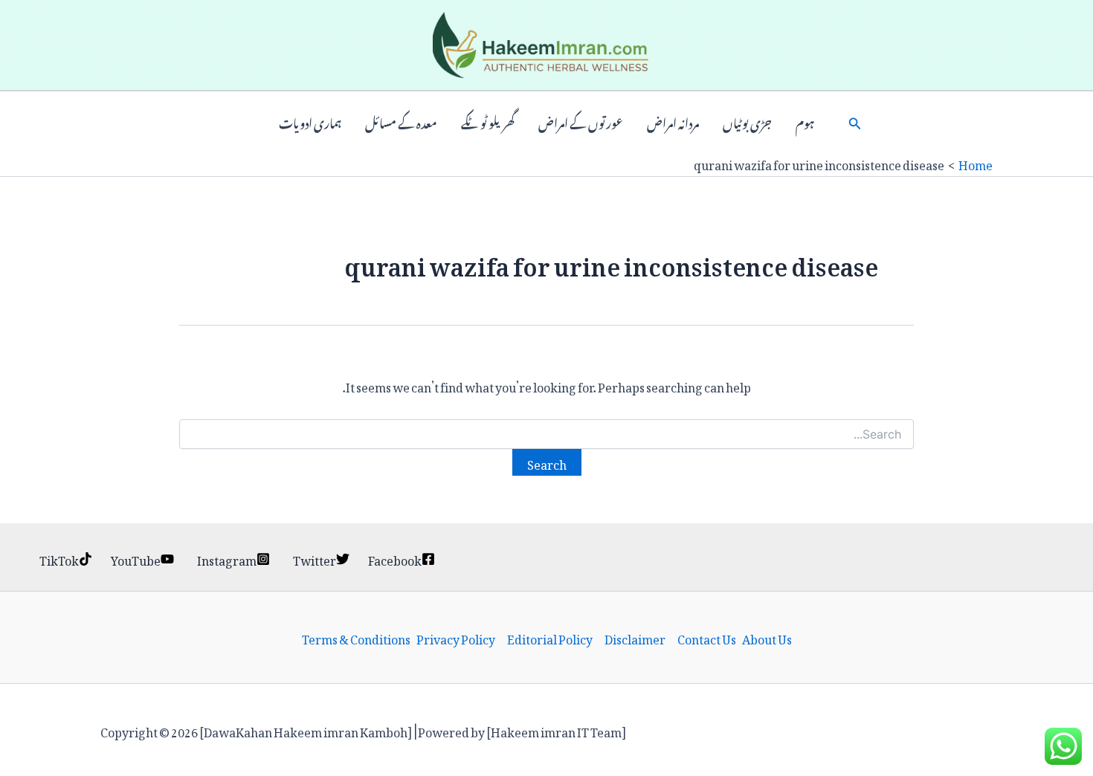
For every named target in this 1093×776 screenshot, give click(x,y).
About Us (767, 637)
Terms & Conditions (356, 637)
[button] (855, 122)
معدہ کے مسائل (401, 122)
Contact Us (706, 637)
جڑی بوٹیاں (747, 122)
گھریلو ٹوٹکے (488, 122)
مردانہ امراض (673, 122)
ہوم (805, 122)
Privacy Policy (455, 637)
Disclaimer (634, 637)
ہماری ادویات (310, 122)
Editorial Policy (550, 637)
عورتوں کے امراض (580, 122)
